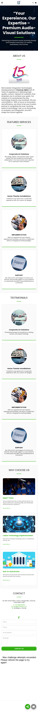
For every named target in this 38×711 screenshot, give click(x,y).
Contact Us (19, 649)
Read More (6, 508)
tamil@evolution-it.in (20, 606)
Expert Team (8, 498)
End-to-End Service (11, 571)
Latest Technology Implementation (18, 535)
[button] (2, 3)
